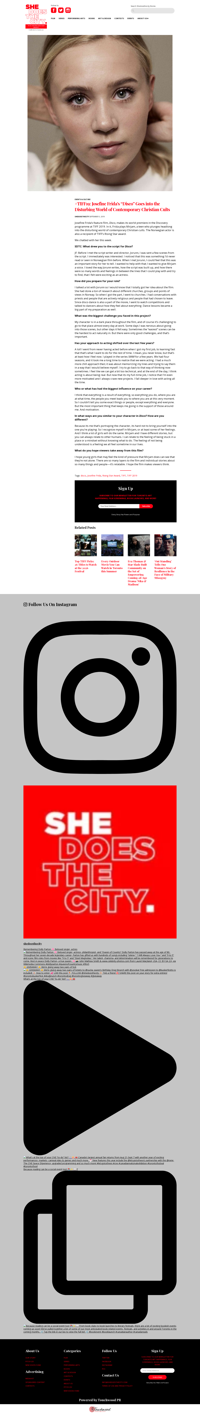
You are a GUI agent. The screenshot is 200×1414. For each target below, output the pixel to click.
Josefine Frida (94, 475)
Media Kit (29, 1378)
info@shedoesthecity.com (114, 1382)
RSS (103, 1369)
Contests (119, 18)
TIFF (123, 475)
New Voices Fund (33, 1365)
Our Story (30, 1358)
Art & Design (104, 18)
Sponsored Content (35, 1382)
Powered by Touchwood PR (100, 1400)
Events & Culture (82, 199)
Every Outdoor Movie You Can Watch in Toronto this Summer (112, 566)
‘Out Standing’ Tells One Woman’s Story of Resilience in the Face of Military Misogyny (165, 569)
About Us (142, 18)
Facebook (106, 1361)
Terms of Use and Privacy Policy (117, 1386)
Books (92, 18)
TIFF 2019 (132, 475)
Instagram (107, 1365)
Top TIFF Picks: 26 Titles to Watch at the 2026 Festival (86, 566)
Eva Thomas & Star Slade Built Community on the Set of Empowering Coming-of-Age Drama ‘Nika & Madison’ (137, 573)
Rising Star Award (111, 475)
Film (53, 18)
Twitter (105, 1358)
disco (83, 475)
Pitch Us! (29, 1361)
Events (130, 18)
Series (62, 18)
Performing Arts (76, 18)
